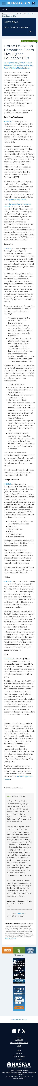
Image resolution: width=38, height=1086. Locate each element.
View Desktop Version (19, 1019)
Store (19, 1046)
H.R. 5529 (8, 659)
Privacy (19, 1053)
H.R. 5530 (8, 581)
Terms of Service (19, 1056)
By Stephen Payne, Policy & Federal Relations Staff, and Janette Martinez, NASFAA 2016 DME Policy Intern (19, 65)
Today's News (10, 21)
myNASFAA (19, 1040)
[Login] (25, 3)
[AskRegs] (19, 950)
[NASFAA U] (30, 950)
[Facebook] (19, 1032)
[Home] (15, 3)
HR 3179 (7, 249)
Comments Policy (10, 938)
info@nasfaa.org (18, 1078)
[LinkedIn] (14, 1032)
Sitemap (19, 1059)
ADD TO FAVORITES (29, 41)
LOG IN (4, 10)
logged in (20, 913)
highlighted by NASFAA (16, 199)
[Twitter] (24, 1032)
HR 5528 (7, 121)
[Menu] (4, 3)
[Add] (22, 41)
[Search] (28, 3)
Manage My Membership (19, 1043)
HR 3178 (7, 484)
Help (19, 1050)
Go (30, 31)
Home (3, 14)
